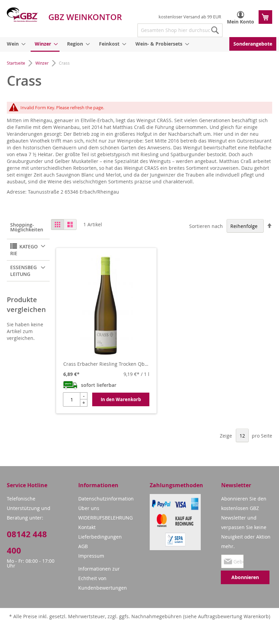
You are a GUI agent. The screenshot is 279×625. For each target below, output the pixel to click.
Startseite (16, 63)
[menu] (139, 44)
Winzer (42, 63)
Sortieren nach (206, 226)
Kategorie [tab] (24, 250)
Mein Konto (240, 21)
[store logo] (22, 14)
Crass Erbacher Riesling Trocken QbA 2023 (106, 364)
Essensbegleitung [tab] (23, 270)
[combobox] (180, 30)
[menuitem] (15, 44)
